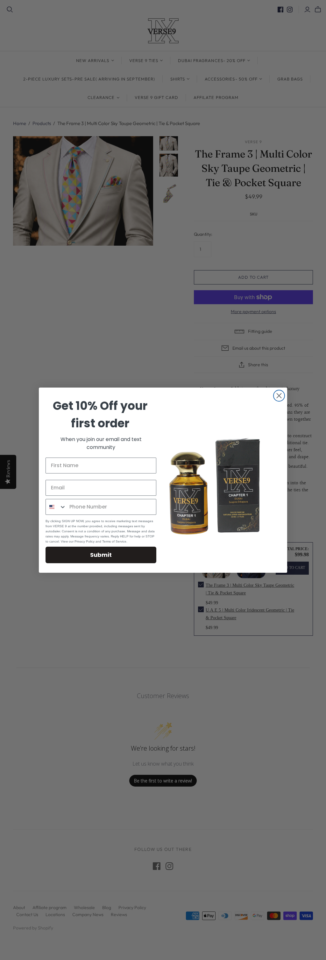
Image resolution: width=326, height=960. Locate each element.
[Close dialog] (279, 395)
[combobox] (56, 507)
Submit (101, 555)
